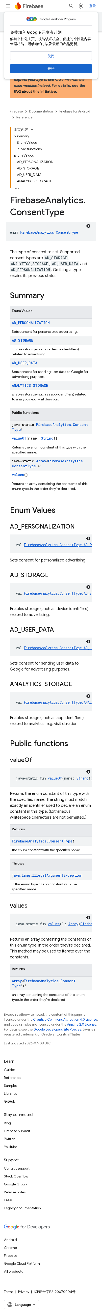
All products (13, 1271)
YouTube (10, 1147)
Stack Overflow (16, 1176)
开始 (51, 68)
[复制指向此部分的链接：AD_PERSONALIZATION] (79, 527)
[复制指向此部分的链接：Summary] (49, 296)
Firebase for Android (74, 111)
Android (10, 1239)
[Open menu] (8, 6)
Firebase (16, 111)
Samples (10, 1085)
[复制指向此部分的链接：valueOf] (37, 760)
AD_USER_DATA (24, 363)
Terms (8, 1292)
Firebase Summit (17, 1131)
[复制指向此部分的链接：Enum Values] (60, 511)
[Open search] (71, 6)
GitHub (9, 1101)
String (47, 438)
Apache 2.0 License (81, 1024)
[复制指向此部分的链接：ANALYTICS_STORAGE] (77, 685)
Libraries (10, 1093)
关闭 (51, 56)
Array (41, 461)
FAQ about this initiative (35, 91)
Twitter (9, 1139)
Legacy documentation (22, 1208)
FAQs (8, 1200)
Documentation (41, 111)
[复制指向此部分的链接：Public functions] (73, 744)
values (18, 474)
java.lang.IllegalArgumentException (47, 875)
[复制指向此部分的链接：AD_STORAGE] (53, 576)
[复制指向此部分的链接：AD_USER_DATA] (59, 630)
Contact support (16, 1168)
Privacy (23, 1292)
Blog (7, 1123)
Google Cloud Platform (22, 1263)
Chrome (10, 1247)
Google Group (15, 1184)
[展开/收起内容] (32, 129)
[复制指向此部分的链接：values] (32, 906)
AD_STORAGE (22, 340)
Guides (9, 1069)
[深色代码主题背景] (88, 226)
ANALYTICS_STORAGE (30, 385)
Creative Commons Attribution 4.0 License (65, 1019)
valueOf (19, 438)
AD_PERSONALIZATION (31, 322)
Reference (24, 117)
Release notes (15, 1192)
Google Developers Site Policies (57, 1029)
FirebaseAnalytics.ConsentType (49, 232)
